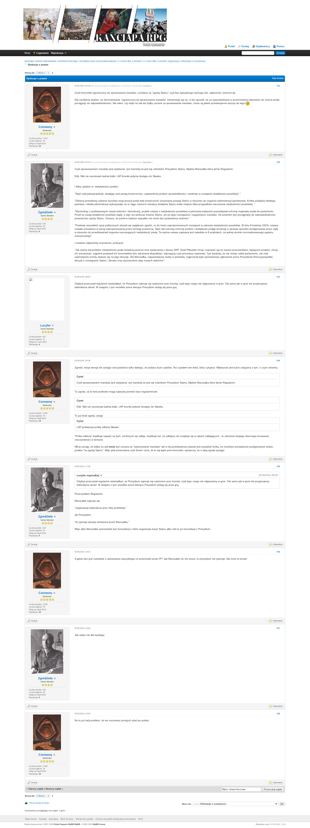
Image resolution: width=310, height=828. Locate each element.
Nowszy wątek (53, 788)
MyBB (77, 824)
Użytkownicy (263, 46)
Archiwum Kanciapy (68, 61)
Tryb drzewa (277, 78)
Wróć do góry (66, 819)
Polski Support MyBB (64, 824)
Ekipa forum (31, 819)
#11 (278, 86)
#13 (278, 277)
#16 (278, 552)
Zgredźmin (45, 212)
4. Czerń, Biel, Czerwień (130, 61)
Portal (231, 46)
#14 (278, 360)
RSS (140, 819)
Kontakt (42, 819)
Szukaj (245, 46)
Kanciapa (53, 819)
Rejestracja (57, 53)
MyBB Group (99, 824)
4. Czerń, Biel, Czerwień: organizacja (161, 61)
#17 (278, 628)
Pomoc (281, 46)
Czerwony (45, 126)
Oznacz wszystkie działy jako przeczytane (115, 819)
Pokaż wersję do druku (39, 803)
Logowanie (42, 53)
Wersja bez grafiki (84, 819)
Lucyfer (45, 325)
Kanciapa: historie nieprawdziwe (41, 61)
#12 (278, 162)
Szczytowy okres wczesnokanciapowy (97, 61)
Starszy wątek (35, 788)
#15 (278, 466)
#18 (278, 713)
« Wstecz (41, 73)
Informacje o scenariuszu (193, 61)
